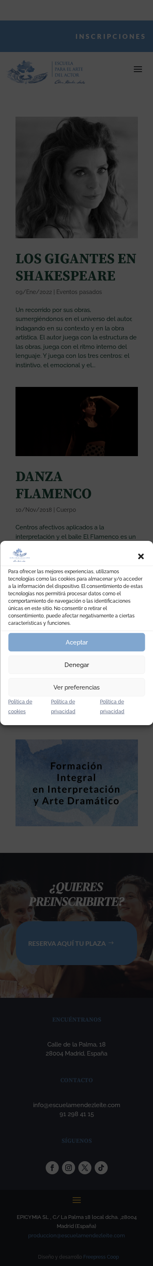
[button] (141, 556)
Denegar (76, 665)
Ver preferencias (76, 687)
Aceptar (77, 642)
